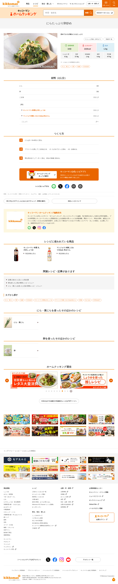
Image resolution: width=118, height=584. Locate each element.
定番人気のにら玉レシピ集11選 (18, 280)
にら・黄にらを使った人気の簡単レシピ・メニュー (25, 286)
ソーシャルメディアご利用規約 (51, 570)
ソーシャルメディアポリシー (70, 570)
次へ (111, 380)
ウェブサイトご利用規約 (18, 570)
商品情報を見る (30, 253)
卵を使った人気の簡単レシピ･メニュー (21, 283)
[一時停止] (71, 391)
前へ (7, 380)
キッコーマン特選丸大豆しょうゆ (34, 110)
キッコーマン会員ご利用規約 (88, 570)
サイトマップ (102, 570)
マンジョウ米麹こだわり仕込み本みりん (36, 116)
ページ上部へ (113, 579)
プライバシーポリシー (34, 570)
